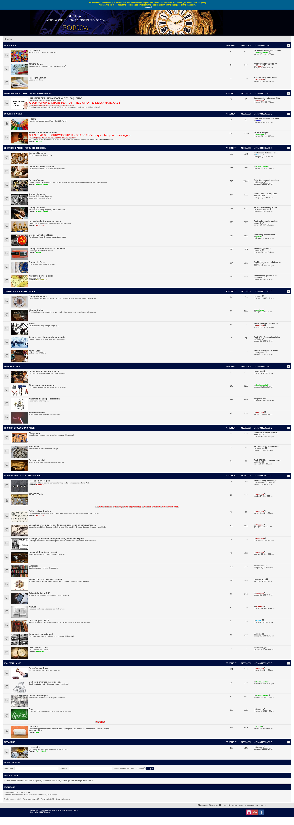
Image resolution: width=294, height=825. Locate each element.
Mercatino (9, 742)
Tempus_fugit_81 (262, 209)
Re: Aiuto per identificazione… (266, 207)
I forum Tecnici (12, 366)
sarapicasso (261, 566)
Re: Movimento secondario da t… (267, 262)
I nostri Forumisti (13, 114)
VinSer (258, 296)
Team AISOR (41, 751)
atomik (258, 223)
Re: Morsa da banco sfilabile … (266, 433)
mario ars (260, 134)
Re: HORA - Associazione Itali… (267, 337)
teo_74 (258, 264)
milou (258, 121)
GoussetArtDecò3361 (264, 482)
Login (7, 762)
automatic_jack (262, 648)
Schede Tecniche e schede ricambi (45, 579)
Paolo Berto (260, 196)
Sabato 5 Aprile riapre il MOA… (266, 77)
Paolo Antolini (262, 52)
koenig (258, 250)
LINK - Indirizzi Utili (38, 648)
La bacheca (10, 45)
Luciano (259, 747)
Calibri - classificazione (40, 511)
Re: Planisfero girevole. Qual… (266, 276)
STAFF (259, 727)
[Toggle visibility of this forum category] (288, 45)
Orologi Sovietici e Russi (41, 235)
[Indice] (126, 20)
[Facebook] (261, 812)
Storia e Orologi (36, 310)
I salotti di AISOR (12, 663)
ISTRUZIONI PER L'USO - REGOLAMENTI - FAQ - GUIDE (28, 93)
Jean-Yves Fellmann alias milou (266, 119)
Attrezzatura (34, 433)
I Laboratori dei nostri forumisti (44, 371)
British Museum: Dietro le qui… (266, 323)
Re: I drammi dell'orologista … (266, 153)
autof (68, 799)
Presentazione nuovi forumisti (43, 132)
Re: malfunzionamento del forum (267, 50)
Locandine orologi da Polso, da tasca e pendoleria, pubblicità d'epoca (62, 525)
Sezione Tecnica (36, 180)
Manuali (32, 607)
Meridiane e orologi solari (41, 276)
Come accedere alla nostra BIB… (267, 98)
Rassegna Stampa (37, 78)
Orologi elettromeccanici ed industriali (47, 248)
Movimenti (34, 446)
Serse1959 (260, 448)
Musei (32, 324)
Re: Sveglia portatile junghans (266, 221)
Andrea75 (260, 278)
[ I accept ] (147, 7)
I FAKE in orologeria (38, 695)
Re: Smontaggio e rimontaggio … (267, 446)
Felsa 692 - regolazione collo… (266, 180)
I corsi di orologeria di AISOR (19, 428)
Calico (258, 155)
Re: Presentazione (261, 132)
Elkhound (259, 182)
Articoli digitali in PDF (39, 593)
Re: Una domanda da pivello (265, 194)
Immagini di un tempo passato (43, 552)
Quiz (31, 709)
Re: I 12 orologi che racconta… (266, 480)
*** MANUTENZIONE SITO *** (265, 64)
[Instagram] (249, 812)
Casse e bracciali (37, 460)
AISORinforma (36, 64)
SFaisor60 (260, 462)
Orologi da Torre (37, 262)
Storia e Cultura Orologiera (19, 291)
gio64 (258, 237)
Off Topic (33, 727)
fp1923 (258, 435)
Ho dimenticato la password (124, 768)
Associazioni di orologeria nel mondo (47, 337)
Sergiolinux (260, 352)
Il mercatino (34, 747)
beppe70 (259, 371)
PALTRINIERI (41, 280)
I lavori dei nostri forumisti (41, 167)
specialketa (260, 399)
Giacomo (260, 66)
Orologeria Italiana (38, 296)
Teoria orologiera (37, 412)
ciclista (39, 141)
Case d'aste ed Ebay (38, 668)
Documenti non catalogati (41, 634)
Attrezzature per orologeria (41, 385)
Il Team (32, 119)
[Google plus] (255, 812)
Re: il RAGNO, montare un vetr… (267, 460)
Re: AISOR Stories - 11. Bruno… (267, 350)
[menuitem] (235, 805)
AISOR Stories (36, 351)
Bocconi (259, 709)
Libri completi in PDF (39, 620)
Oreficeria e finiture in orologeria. (45, 682)
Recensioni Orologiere (39, 481)
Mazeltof (47, 812)
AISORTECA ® (36, 494)
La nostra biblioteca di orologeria (23, 476)
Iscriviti (16, 762)
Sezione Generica (37, 153)
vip (37, 732)
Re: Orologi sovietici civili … (265, 235)
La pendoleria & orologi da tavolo (45, 221)
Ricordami (139, 768)
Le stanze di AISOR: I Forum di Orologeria (25, 148)
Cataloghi (33, 566)
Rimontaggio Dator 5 (262, 248)
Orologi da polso (37, 207)
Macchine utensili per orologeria (44, 399)
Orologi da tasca (37, 194)
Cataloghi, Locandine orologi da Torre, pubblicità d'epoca (56, 538)
